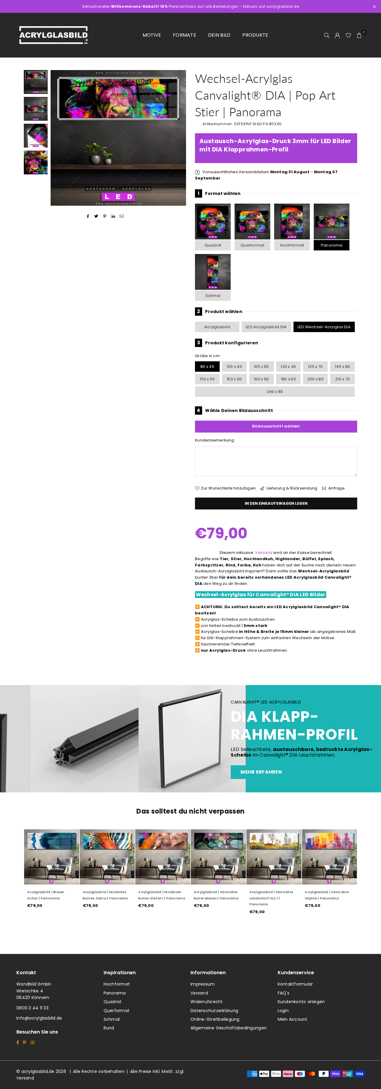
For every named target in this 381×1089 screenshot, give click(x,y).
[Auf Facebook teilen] (88, 216)
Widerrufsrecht (206, 1002)
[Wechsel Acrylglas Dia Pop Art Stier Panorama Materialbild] (36, 136)
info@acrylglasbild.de (39, 1018)
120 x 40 (288, 366)
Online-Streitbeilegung (215, 1019)
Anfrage (336, 488)
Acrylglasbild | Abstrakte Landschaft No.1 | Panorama (271, 898)
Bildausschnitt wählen (276, 426)
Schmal (213, 295)
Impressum (202, 984)
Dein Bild (219, 35)
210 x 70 (342, 379)
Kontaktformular (295, 984)
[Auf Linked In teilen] (113, 216)
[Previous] (59, 138)
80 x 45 (207, 366)
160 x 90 (261, 379)
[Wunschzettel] (348, 35)
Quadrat (212, 245)
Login (283, 1011)
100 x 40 (234, 366)
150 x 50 (207, 379)
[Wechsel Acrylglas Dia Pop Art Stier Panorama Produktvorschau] (35, 82)
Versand (263, 552)
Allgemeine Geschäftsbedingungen (228, 1028)
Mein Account (292, 1019)
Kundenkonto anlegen (301, 1002)
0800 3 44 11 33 (32, 1008)
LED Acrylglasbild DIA (266, 327)
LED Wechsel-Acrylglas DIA (324, 327)
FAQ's (283, 993)
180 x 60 (288, 379)
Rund (109, 1028)
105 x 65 (261, 366)
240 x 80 (275, 391)
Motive (152, 35)
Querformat (252, 245)
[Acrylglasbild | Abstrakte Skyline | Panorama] (329, 856)
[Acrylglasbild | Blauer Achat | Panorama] (51, 856)
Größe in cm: (208, 356)
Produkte (255, 35)
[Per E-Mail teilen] (122, 216)
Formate (184, 35)
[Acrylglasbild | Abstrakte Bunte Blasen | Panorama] (218, 856)
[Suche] (326, 35)
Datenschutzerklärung (214, 1011)
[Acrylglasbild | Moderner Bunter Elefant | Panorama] (162, 856)
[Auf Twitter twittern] (96, 216)
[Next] (178, 138)
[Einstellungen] (337, 35)
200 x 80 (315, 379)
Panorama (331, 245)
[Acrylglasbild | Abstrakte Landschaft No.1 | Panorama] (274, 856)
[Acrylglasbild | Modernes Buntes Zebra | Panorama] (107, 856)
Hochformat (292, 245)
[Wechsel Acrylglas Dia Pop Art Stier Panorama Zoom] (36, 162)
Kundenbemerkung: (215, 440)
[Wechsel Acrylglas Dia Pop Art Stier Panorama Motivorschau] (36, 109)
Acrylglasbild (217, 327)
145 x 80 (342, 366)
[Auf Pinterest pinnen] (105, 216)
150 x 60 (234, 379)
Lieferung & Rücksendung (291, 488)
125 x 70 (315, 366)
